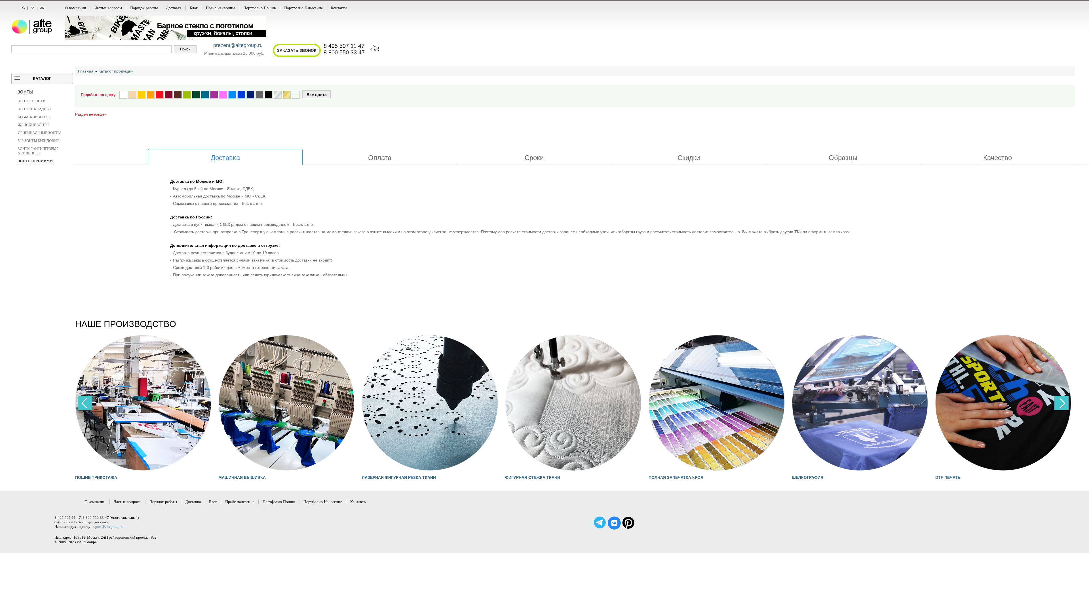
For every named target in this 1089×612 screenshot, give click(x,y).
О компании (75, 8)
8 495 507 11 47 (344, 46)
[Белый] (123, 94)
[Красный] (159, 94)
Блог (194, 8)
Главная (85, 71)
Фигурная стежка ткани (389, 477)
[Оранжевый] (150, 94)
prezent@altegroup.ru (238, 45)
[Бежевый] (132, 94)
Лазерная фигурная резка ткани (255, 477)
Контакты (339, 8)
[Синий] (241, 94)
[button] (1061, 403)
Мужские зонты (34, 117)
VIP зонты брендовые (39, 141)
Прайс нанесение (220, 8)
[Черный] (268, 94)
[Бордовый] (168, 94)
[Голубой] (232, 94)
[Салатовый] (187, 94)
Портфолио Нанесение (303, 8)
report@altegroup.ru (108, 526)
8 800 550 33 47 (344, 52)
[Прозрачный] (295, 94)
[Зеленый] (196, 94)
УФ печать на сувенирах (962, 477)
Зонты (25, 92)
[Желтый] (141, 94)
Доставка (174, 8)
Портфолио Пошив (259, 8)
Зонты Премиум (35, 161)
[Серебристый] (277, 94)
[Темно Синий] (250, 94)
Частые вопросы (108, 8)
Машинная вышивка (99, 477)
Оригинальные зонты (39, 133)
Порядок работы (144, 8)
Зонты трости (31, 101)
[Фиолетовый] (214, 94)
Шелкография (664, 477)
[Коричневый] (178, 94)
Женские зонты (33, 125)
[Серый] (259, 94)
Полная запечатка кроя (532, 477)
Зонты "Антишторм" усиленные (38, 150)
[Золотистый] (286, 94)
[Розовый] (223, 94)
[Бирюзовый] (205, 94)
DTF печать (804, 477)
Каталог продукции (116, 71)
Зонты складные (35, 109)
